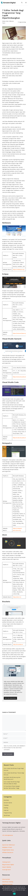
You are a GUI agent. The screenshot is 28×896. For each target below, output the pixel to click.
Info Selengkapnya (10, 698)
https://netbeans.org (18, 269)
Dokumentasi (6, 879)
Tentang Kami (6, 862)
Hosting (6, 807)
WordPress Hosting (7, 881)
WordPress (7, 815)
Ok (14, 893)
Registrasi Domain (7, 884)
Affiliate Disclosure (7, 852)
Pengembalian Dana (8, 850)
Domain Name (8, 802)
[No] (26, 890)
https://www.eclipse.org (19, 333)
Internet (6, 810)
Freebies (6, 805)
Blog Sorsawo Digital (8, 864)
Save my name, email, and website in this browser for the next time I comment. (14, 747)
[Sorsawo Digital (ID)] (8, 2)
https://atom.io (17, 597)
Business (6, 800)
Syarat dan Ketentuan (8, 845)
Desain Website (6, 867)
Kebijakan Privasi (7, 847)
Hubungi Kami (6, 869)
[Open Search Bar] (22, 2)
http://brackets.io (18, 644)
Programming (8, 813)
